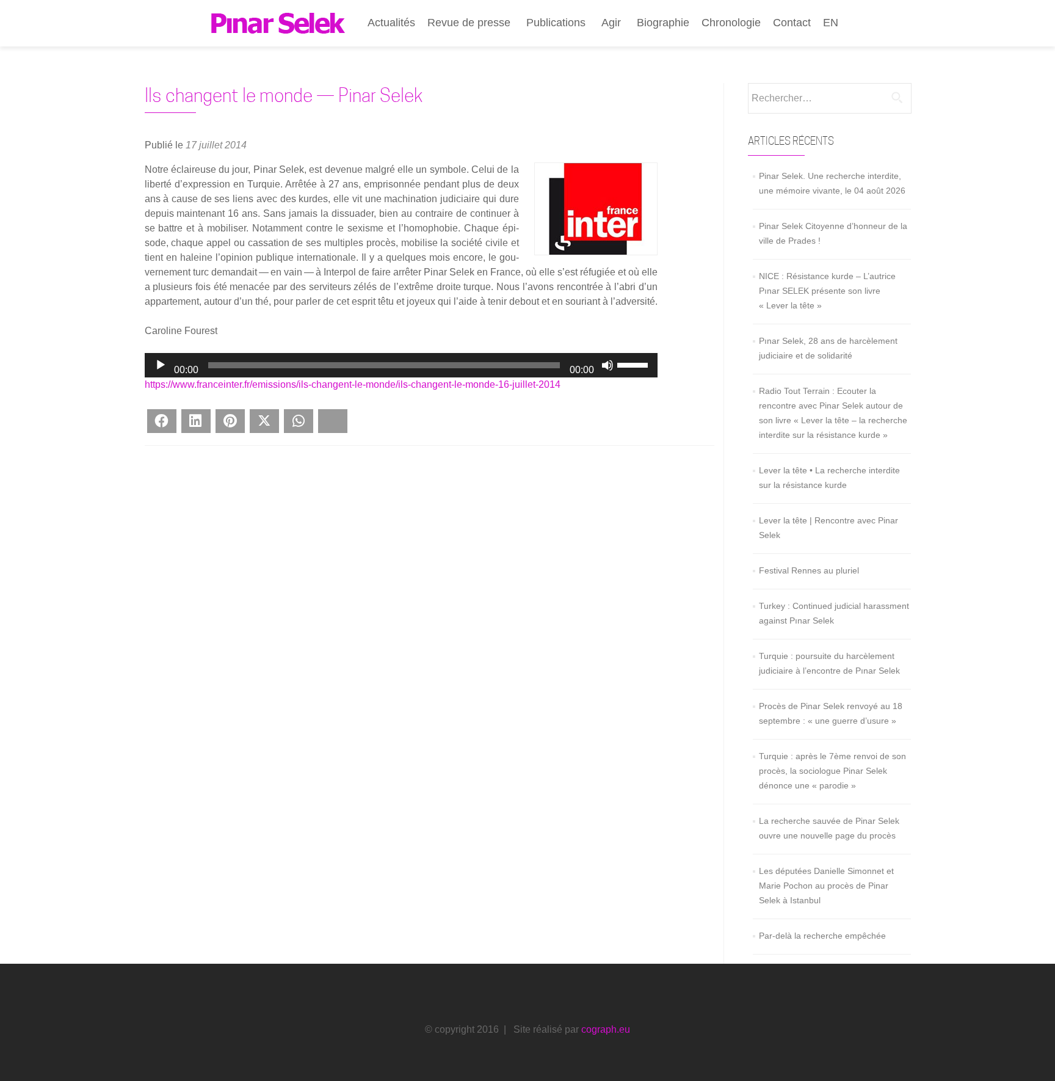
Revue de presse (468, 22)
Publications (556, 22)
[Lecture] (160, 365)
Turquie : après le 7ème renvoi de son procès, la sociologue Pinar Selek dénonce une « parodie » (832, 770)
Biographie (663, 22)
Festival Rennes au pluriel (809, 570)
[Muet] (607, 365)
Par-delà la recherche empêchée (822, 936)
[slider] (634, 364)
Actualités (391, 22)
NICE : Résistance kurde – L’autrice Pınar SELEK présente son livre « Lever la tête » (827, 290)
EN (830, 22)
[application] (401, 365)
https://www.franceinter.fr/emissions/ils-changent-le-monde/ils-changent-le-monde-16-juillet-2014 (352, 384)
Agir (611, 22)
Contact (792, 22)
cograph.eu (605, 1029)
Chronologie (731, 22)
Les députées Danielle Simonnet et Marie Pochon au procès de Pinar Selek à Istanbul (826, 885)
